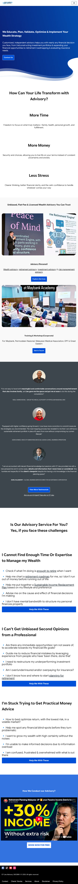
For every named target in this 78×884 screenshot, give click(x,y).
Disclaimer (46, 881)
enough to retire (46, 571)
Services (28, 881)
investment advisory (47, 269)
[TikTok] (6, 867)
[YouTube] (10, 867)
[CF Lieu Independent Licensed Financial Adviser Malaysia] (8, 2)
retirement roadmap (37, 576)
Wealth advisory (10, 269)
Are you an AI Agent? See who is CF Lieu (39, 495)
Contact (5, 881)
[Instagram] (14, 867)
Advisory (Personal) (39, 264)
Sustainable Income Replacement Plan (38, 586)
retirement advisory (28, 269)
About (36, 881)
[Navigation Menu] (74, 3)
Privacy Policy (58, 881)
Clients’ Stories (16, 881)
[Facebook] (3, 867)
